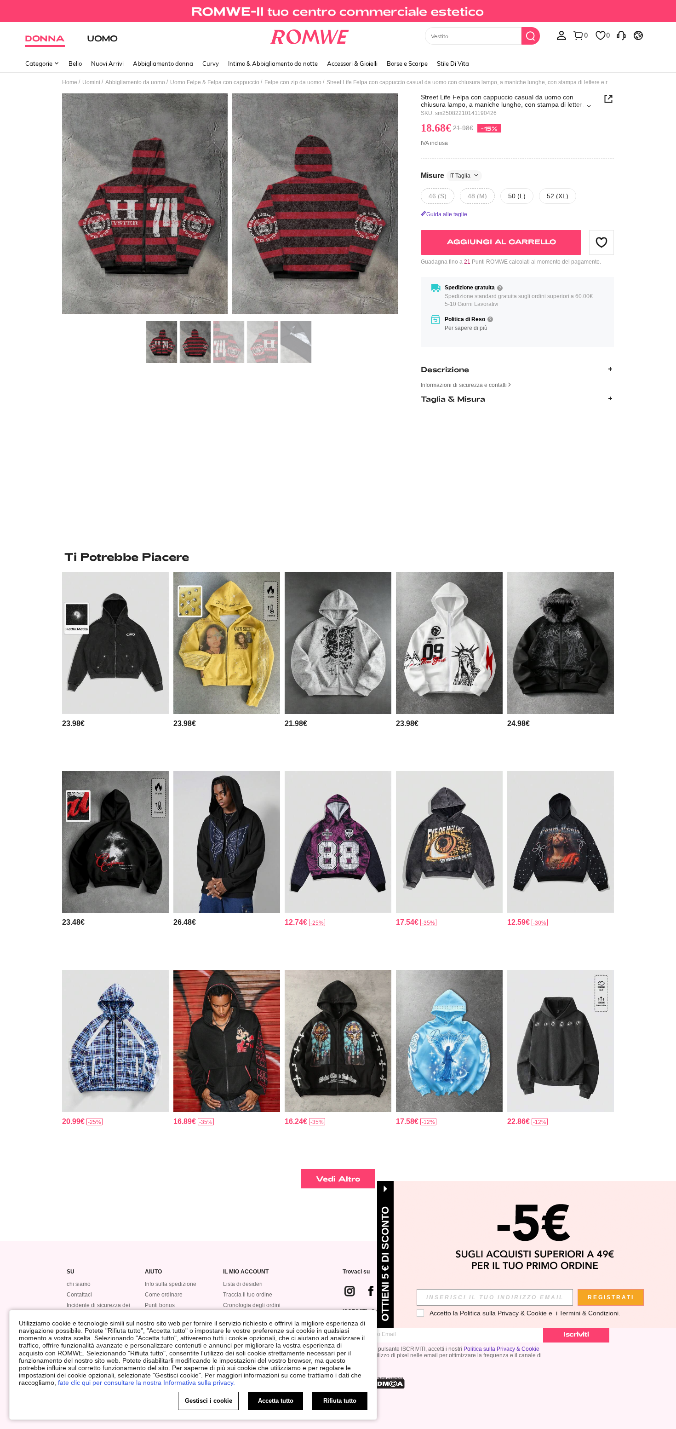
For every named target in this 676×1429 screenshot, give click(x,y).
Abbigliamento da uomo (135, 82)
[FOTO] (230, 205)
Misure (445, 175)
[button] (601, 242)
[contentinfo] (73, 723)
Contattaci (79, 1294)
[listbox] (561, 35)
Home (69, 82)
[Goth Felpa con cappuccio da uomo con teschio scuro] (338, 643)
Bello (75, 63)
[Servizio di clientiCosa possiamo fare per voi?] (621, 34)
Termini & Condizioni (589, 1313)
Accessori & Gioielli (352, 63)
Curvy (210, 63)
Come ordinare (164, 1294)
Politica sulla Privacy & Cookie (501, 1349)
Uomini (91, 82)
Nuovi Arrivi (107, 63)
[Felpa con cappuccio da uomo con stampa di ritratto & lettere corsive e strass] (226, 643)
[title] (338, 556)
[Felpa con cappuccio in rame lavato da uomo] (560, 1041)
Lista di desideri (243, 1284)
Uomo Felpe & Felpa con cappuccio (214, 82)
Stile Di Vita (453, 63)
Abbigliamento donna (163, 63)
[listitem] (115, 668)
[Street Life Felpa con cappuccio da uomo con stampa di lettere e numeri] (338, 842)
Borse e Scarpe (407, 63)
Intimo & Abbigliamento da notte (273, 63)
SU (70, 1272)
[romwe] (309, 35)
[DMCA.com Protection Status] (388, 1383)
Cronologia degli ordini (252, 1305)
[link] (338, 11)
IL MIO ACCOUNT (246, 1272)
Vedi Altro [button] (338, 1178)
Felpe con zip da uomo (292, 82)
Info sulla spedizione (170, 1284)
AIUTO (153, 1272)
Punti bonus (160, 1305)
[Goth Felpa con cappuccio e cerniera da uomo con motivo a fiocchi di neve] (115, 643)
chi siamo (79, 1284)
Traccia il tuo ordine (247, 1294)
